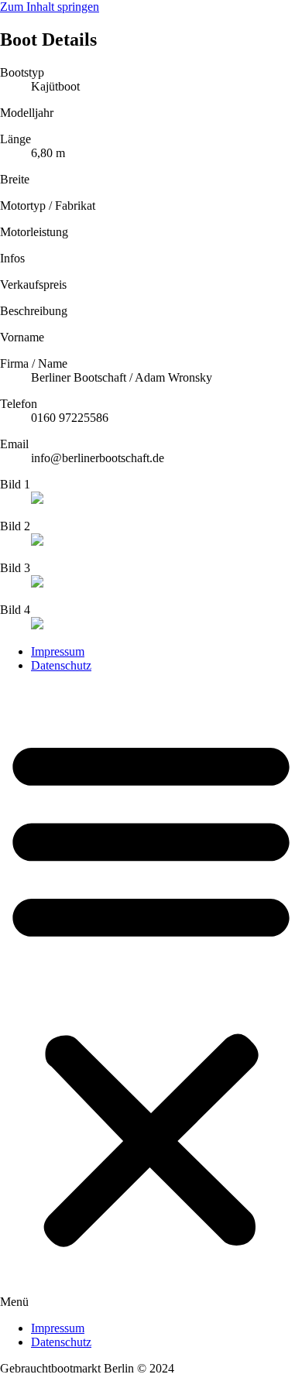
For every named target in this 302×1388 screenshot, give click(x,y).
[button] (151, 997)
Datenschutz (61, 665)
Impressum (57, 651)
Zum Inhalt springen (49, 6)
